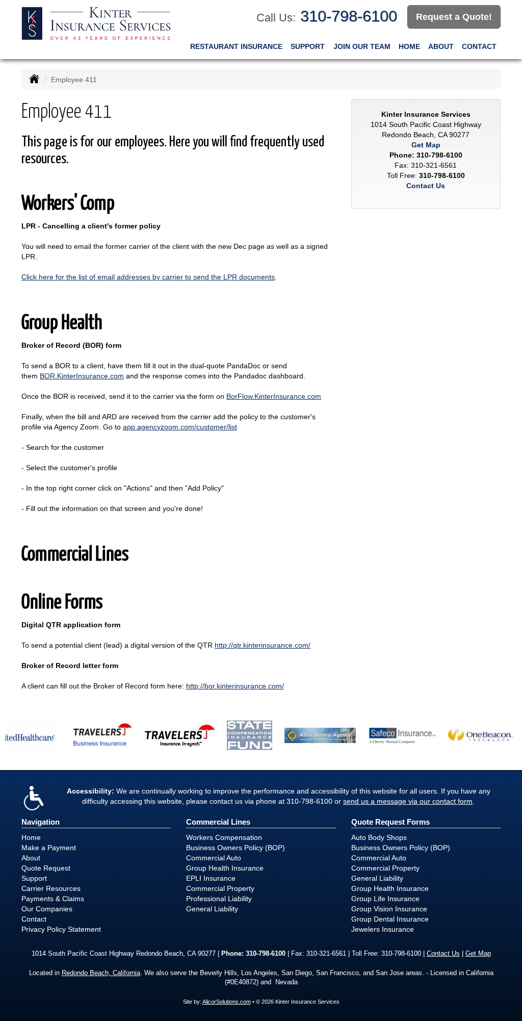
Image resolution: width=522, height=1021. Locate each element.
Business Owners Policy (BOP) (235, 848)
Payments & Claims (52, 899)
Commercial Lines (218, 822)
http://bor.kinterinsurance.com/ (235, 686)
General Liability (212, 909)
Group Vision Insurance (389, 909)
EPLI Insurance (211, 878)
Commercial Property (220, 888)
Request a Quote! (454, 17)
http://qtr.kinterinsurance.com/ (262, 645)
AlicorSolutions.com (226, 1002)
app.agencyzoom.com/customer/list (180, 427)
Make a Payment (48, 848)
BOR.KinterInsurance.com (82, 376)
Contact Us (425, 186)
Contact (479, 46)
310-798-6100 (348, 16)
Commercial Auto (213, 858)
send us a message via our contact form (408, 801)
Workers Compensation (224, 837)
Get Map (425, 145)
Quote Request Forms (390, 822)
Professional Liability (219, 899)
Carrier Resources (51, 888)
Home (409, 46)
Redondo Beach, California (101, 973)
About (441, 46)
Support (308, 46)
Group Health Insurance (225, 868)
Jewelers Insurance (382, 929)
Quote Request (45, 868)
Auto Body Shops (379, 837)
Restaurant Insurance (236, 46)
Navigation (40, 822)
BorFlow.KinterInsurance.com (273, 396)
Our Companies (46, 909)
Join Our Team (361, 46)
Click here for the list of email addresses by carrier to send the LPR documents (148, 277)
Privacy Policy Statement (61, 929)
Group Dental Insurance (390, 919)
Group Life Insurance (385, 899)
